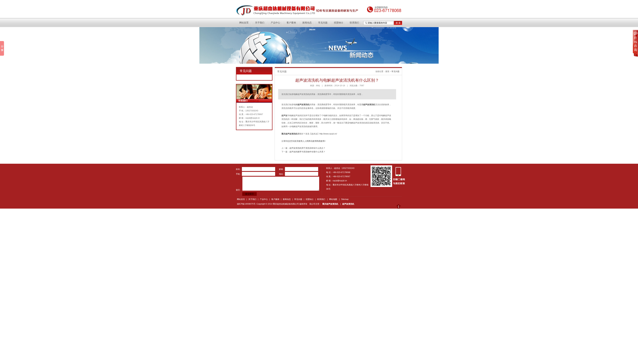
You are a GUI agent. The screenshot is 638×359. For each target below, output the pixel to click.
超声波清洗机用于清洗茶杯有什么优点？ (307, 148)
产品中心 (275, 22)
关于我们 (259, 22)
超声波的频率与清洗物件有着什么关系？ (307, 152)
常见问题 (322, 22)
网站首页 (244, 22)
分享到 (284, 141)
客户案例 (291, 22)
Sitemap (345, 199)
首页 (387, 71)
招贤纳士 (338, 22)
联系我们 (354, 22)
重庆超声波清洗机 (330, 204)
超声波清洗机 (348, 204)
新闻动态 (307, 22)
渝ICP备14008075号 (246, 204)
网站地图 (333, 199)
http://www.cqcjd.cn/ (328, 134)
